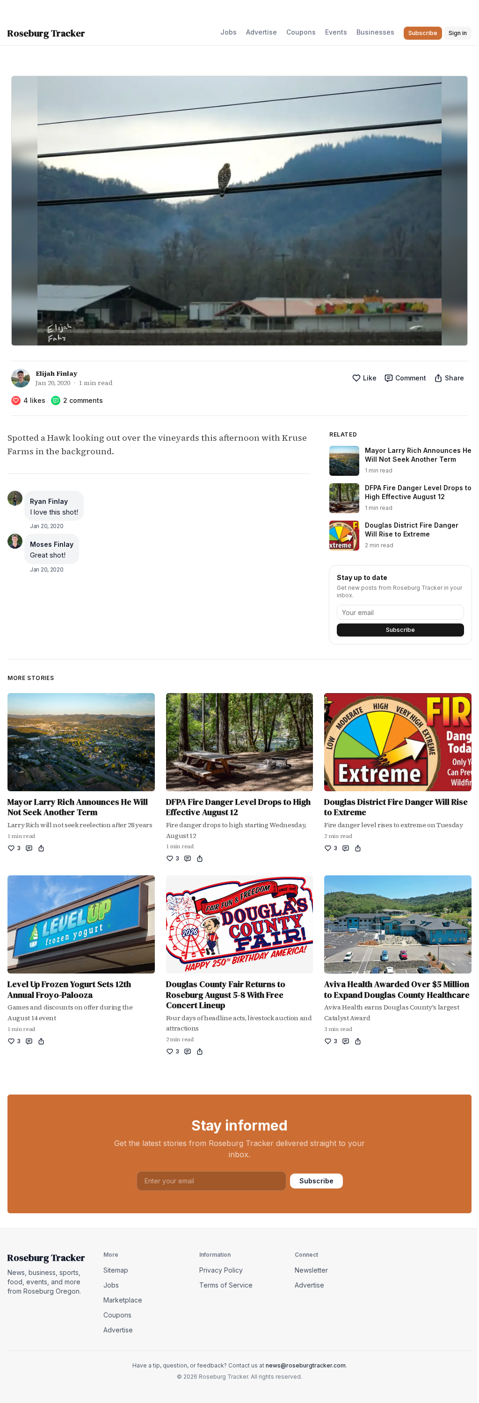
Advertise (261, 32)
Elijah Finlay (56, 373)
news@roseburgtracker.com (306, 1365)
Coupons (301, 32)
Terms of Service (226, 1285)
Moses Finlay (51, 544)
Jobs (228, 32)
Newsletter (311, 1270)
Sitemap (115, 1270)
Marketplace (122, 1300)
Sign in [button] (458, 32)
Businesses (375, 32)
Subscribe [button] (422, 32)
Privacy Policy (221, 1270)
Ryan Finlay (49, 501)
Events (336, 32)
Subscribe (400, 629)
